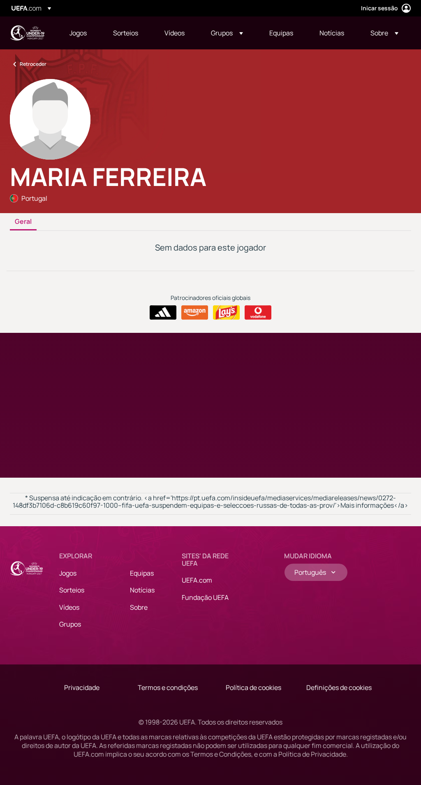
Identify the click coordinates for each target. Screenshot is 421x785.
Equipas (142, 573)
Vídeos (69, 607)
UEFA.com (197, 580)
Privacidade (81, 687)
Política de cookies (253, 687)
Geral (23, 221)
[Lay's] (226, 312)
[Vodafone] (258, 312)
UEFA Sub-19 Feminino (27, 33)
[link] (78, 33)
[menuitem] (81, 33)
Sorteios (71, 590)
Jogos (67, 573)
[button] (227, 33)
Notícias (142, 590)
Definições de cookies (339, 687)
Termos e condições (168, 687)
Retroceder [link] (33, 63)
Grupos (70, 624)
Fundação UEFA (205, 597)
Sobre (139, 607)
